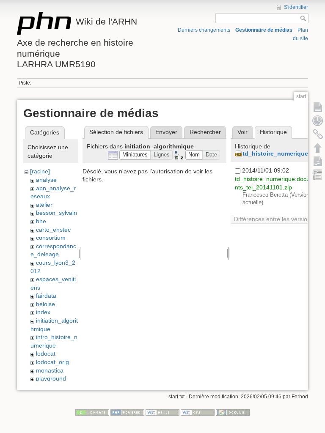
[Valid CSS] (198, 412)
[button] (135, 155)
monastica (49, 370)
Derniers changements (204, 30)
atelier (44, 204)
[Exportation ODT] (318, 161)
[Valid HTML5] (162, 412)
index (43, 312)
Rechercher (205, 132)
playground (51, 378)
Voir (242, 132)
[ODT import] (318, 174)
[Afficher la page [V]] (318, 107)
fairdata (46, 295)
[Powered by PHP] (127, 412)
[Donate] (92, 412)
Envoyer (166, 132)
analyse (46, 179)
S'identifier (296, 7)
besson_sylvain (56, 212)
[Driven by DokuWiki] (233, 412)
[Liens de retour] (318, 134)
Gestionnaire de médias (263, 30)
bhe (41, 221)
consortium (51, 237)
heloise (45, 304)
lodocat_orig (52, 362)
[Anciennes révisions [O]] (318, 120)
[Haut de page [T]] (318, 147)
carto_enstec (53, 229)
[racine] (40, 171)
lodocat (45, 353)
